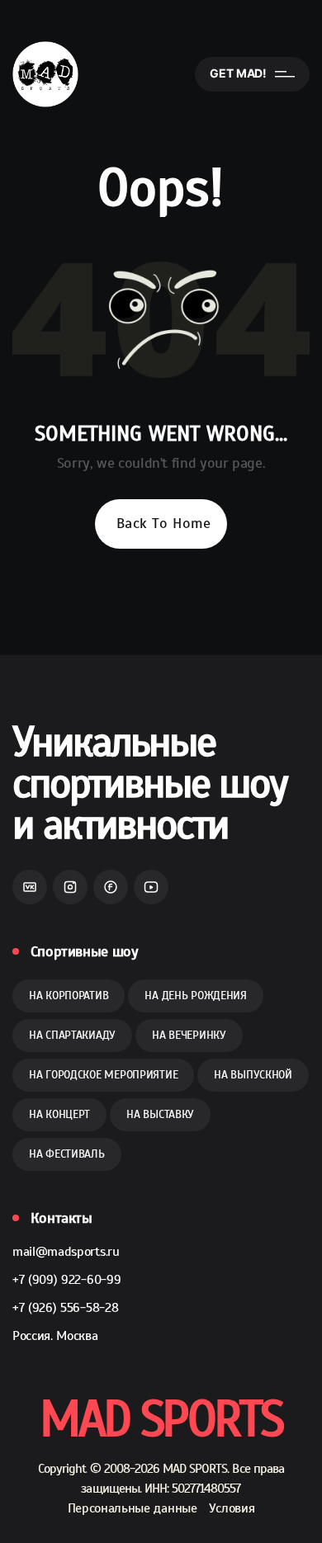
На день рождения (195, 996)
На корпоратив (68, 996)
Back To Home (163, 523)
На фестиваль (67, 1154)
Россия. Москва (55, 1336)
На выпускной (253, 1075)
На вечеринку (189, 1035)
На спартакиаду (72, 1035)
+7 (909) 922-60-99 (66, 1280)
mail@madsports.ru (66, 1251)
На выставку (160, 1114)
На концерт (59, 1114)
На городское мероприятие (103, 1075)
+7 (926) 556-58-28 (65, 1308)
